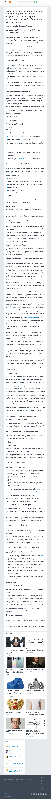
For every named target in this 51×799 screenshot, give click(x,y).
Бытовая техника (18, 4)
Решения (7, 8)
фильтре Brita (17, 386)
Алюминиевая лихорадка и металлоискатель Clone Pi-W (34, 649)
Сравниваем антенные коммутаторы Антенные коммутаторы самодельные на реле (35, 732)
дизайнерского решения (31, 317)
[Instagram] (43, 794)
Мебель (35, 4)
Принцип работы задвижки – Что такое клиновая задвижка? (35, 691)
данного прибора (9, 292)
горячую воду (38, 499)
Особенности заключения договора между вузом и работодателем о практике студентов (13, 693)
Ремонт (41, 786)
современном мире (27, 422)
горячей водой (26, 410)
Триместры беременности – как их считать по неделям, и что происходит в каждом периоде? (35, 712)
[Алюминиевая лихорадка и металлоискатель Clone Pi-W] (35, 642)
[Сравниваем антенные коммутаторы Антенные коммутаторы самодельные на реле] (35, 723)
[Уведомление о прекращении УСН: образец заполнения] (15, 704)
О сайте (5, 793)
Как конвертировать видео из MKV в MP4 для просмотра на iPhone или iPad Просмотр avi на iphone (15, 672)
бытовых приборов (24, 136)
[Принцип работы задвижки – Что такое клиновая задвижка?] (35, 683)
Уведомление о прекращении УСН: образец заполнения (14, 711)
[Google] (39, 794)
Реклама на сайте (7, 796)
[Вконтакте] (31, 794)
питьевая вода (9, 458)
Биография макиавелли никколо (35, 669)
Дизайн (23, 4)
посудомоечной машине (23, 158)
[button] (5, 2)
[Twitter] (36, 794)
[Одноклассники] (41, 794)
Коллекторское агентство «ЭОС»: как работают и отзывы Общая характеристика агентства (15, 651)
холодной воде (34, 491)
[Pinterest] (46, 794)
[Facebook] (34, 794)
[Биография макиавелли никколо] (35, 662)
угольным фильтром (14, 306)
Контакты (6, 795)
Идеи (31, 4)
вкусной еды (16, 228)
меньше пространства (24, 575)
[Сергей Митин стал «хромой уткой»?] (15, 723)
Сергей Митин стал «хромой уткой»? (14, 730)
